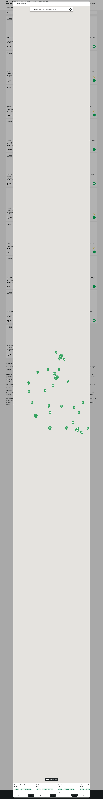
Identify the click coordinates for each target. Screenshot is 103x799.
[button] (29, 392)
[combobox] (51, 9)
